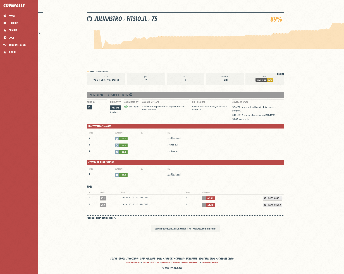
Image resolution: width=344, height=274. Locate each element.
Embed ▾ (280, 74)
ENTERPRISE (191, 258)
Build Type (115, 102)
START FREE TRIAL (207, 258)
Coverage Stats (240, 102)
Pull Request (198, 102)
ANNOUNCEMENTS (133, 262)
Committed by (131, 102)
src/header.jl (174, 151)
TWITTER (146, 262)
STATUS (113, 258)
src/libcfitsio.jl (174, 138)
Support (168, 258)
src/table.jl (173, 144)
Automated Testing (210, 262)
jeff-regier (133, 106)
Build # (91, 102)
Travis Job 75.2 (274, 204)
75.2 (103, 204)
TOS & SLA (155, 262)
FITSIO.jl (137, 18)
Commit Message (150, 102)
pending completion (109, 94)
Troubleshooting (128, 258)
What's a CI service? (190, 262)
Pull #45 (115, 107)
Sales (159, 258)
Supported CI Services (170, 262)
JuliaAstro (108, 18)
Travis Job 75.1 (274, 198)
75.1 (103, 198)
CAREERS (179, 258)
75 (154, 18)
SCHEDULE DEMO (225, 258)
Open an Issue (147, 258)
